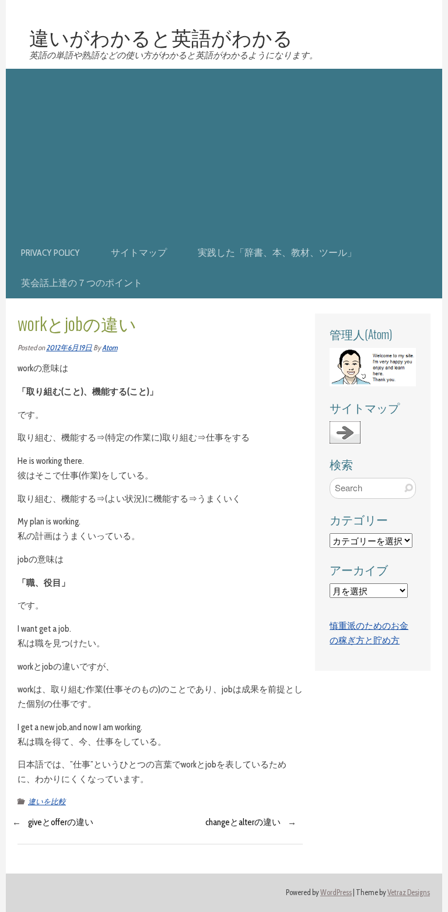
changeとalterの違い (243, 822)
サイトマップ (139, 252)
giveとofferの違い (60, 822)
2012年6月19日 (69, 347)
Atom (109, 347)
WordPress (336, 892)
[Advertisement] (224, 150)
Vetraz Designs (408, 892)
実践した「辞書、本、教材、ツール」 (277, 252)
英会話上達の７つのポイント (81, 282)
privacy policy (50, 252)
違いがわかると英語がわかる (161, 36)
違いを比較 (47, 801)
